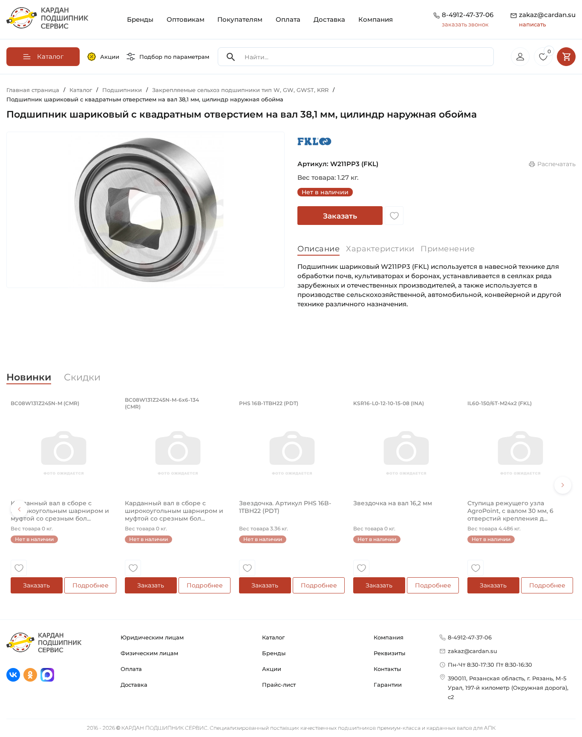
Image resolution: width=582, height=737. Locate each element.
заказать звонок (465, 24)
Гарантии (388, 684)
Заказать (340, 216)
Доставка (329, 19)
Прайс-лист (279, 684)
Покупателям (239, 19)
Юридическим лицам (152, 637)
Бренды (140, 19)
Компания (375, 19)
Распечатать (556, 164)
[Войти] (520, 56)
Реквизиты (389, 653)
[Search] (231, 57)
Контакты (387, 668)
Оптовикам (186, 19)
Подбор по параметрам (174, 56)
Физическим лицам (149, 653)
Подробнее (90, 585)
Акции (109, 56)
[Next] (562, 485)
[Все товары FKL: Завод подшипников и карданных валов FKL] (314, 141)
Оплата (288, 19)
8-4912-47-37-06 (467, 15)
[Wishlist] (394, 215)
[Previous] (19, 509)
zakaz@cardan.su (547, 19)
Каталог (273, 637)
